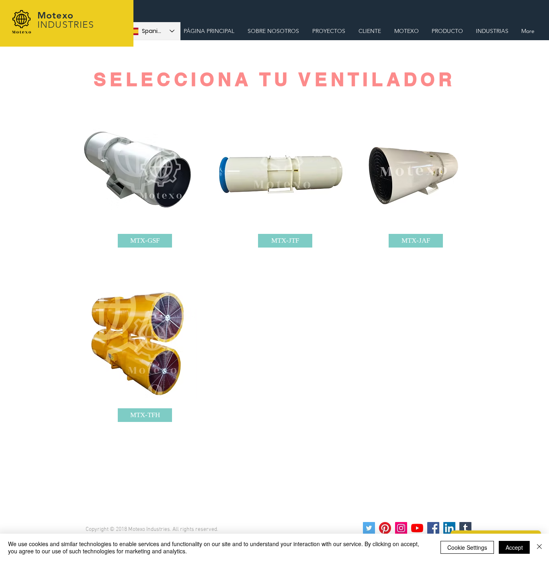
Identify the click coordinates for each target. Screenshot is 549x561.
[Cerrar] (539, 547)
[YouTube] (417, 528)
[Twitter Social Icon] (369, 528)
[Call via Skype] (528, 12)
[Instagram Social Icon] (401, 528)
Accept (514, 547)
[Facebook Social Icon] (433, 528)
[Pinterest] (385, 528)
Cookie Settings (467, 547)
